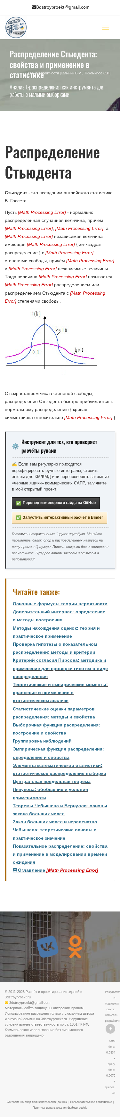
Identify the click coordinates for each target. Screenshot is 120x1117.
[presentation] (42, 212)
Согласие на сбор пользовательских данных (37, 1102)
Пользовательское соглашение (91, 1102)
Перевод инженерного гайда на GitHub (56, 502)
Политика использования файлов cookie (60, 1108)
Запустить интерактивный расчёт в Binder (59, 517)
